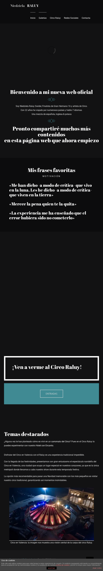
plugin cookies (97, 568)
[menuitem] (32, 18)
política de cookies (63, 565)
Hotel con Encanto (44, 445)
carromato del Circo (60, 441)
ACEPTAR (51, 568)
